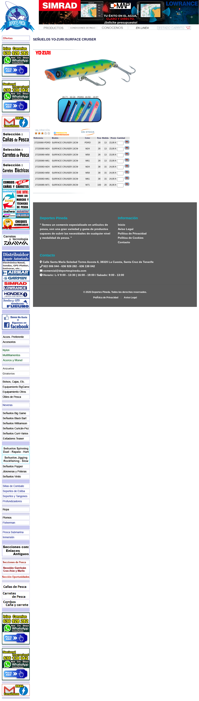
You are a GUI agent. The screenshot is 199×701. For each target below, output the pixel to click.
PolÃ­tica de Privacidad (105, 297)
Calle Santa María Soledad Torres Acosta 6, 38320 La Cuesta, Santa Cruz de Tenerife (98, 261)
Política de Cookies (130, 237)
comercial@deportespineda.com (64, 270)
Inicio (121, 224)
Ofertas (8, 38)
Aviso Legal (125, 229)
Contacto (124, 242)
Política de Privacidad (132, 233)
